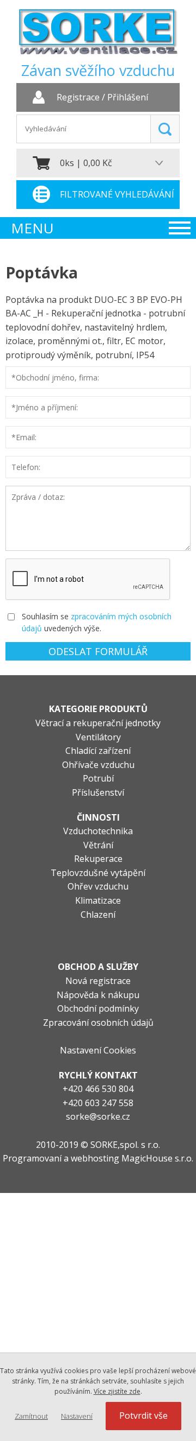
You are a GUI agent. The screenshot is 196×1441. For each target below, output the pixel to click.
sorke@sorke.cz (98, 1116)
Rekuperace (98, 859)
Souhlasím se (45, 616)
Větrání (98, 845)
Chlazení (98, 915)
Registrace (78, 98)
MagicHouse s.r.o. (157, 1158)
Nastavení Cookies (98, 1050)
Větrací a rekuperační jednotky (98, 723)
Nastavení (77, 1416)
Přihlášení (127, 98)
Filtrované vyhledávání (117, 194)
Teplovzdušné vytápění (98, 873)
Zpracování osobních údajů (98, 1023)
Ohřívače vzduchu (98, 765)
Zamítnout (31, 1416)
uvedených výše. (72, 628)
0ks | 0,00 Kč (86, 163)
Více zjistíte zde (117, 1391)
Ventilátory (98, 737)
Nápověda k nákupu (98, 995)
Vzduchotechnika (98, 831)
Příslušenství (98, 792)
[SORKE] (98, 35)
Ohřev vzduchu (98, 886)
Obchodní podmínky (98, 1008)
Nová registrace (98, 981)
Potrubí (98, 778)
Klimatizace (98, 900)
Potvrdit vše (143, 1415)
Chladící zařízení (98, 751)
